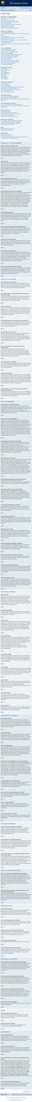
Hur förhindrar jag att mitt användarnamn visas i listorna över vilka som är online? (15, 34)
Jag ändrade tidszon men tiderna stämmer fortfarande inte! (12, 37)
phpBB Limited (8, 1037)
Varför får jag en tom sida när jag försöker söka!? (10, 113)
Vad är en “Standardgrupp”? (6, 90)
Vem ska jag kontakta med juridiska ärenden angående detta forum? (14, 136)
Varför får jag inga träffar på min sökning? (9, 112)
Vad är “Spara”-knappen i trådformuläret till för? (10, 61)
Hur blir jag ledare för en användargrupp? (9, 88)
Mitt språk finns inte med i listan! (7, 38)
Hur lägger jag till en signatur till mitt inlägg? (9, 51)
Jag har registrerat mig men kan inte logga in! (10, 21)
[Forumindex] (3, 3)
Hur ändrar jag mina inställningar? (7, 32)
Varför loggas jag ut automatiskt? (7, 26)
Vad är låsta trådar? (5, 77)
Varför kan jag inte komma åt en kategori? (9, 56)
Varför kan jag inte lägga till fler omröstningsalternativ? (11, 54)
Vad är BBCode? (4, 68)
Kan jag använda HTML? (6, 70)
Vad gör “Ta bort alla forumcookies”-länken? (9, 28)
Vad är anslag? (4, 75)
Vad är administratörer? (5, 83)
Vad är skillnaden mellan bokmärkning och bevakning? (11, 120)
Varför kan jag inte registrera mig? (7, 20)
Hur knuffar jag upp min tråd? (6, 64)
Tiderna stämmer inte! (5, 36)
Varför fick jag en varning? (6, 59)
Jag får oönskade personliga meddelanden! (9, 97)
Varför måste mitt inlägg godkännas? (8, 63)
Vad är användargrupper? (6, 85)
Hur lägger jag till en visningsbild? (7, 41)
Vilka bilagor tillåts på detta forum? (7, 128)
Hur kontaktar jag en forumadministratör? (9, 138)
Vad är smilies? (4, 71)
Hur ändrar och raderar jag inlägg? (8, 50)
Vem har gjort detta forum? (6, 134)
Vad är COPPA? (4, 19)
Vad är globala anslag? (5, 73)
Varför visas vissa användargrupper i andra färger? (11, 89)
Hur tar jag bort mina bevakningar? (8, 124)
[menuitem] (4, 8)
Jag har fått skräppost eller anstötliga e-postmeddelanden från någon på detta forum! (15, 99)
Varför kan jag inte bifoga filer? (7, 58)
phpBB (11, 1097)
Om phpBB (15, 1040)
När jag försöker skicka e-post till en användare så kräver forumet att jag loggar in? (15, 44)
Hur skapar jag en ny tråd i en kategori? (9, 49)
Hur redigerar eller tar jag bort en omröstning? (10, 55)
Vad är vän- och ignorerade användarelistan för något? (11, 104)
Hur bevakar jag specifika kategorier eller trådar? (10, 121)
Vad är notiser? (4, 76)
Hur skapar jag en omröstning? (7, 53)
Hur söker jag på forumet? (6, 111)
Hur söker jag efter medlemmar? (7, 115)
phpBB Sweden (18, 1098)
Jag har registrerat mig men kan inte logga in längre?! (11, 24)
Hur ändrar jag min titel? (5, 42)
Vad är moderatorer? (5, 84)
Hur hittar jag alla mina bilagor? (7, 130)
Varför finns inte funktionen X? (7, 135)
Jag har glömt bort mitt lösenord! (7, 25)
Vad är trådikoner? (4, 78)
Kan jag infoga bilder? (5, 72)
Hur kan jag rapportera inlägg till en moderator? (10, 60)
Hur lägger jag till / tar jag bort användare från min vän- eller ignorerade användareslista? (15, 106)
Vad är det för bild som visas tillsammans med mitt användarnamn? (14, 39)
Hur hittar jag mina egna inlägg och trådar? (9, 116)
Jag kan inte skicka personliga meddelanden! (10, 96)
